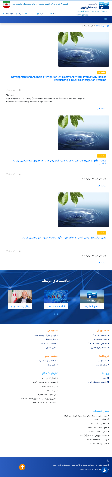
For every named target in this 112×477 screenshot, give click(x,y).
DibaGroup (83, 469)
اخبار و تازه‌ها (51, 339)
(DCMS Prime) (95, 469)
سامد (104, 378)
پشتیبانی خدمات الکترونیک (97, 343)
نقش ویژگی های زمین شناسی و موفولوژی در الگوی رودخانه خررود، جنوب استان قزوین (64, 238)
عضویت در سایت (100, 339)
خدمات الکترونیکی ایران (97, 382)
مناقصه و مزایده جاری (99, 347)
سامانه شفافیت (101, 365)
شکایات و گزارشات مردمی (46, 361)
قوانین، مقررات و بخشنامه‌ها (45, 335)
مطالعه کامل (101, 109)
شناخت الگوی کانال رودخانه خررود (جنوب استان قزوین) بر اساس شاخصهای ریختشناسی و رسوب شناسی (59, 162)
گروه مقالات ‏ (99, 26)
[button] (58, 314)
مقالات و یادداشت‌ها (48, 343)
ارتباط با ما (52, 365)
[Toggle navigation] (105, 19)
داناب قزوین (102, 361)
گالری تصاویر (51, 347)
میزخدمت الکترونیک (99, 335)
